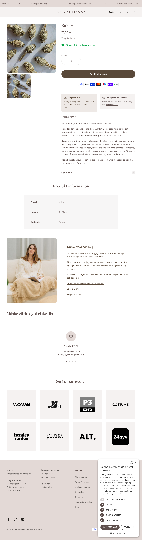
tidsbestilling (46, 487)
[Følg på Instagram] (15, 519)
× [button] (135, 462)
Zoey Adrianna (68, 38)
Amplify (39, 529)
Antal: (64, 55)
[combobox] (131, 462)
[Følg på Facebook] (8, 519)
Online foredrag (82, 482)
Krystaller (79, 497)
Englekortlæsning (83, 487)
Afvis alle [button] (129, 527)
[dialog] (118, 498)
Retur (77, 507)
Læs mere (124, 494)
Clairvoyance (81, 477)
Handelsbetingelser (83, 502)
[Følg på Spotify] (23, 519)
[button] (118, 533)
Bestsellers (79, 492)
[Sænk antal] (66, 61)
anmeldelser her (112, 104)
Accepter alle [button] (110, 527)
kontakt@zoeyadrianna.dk (19, 474)
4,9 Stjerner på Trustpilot (125, 3)
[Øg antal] (77, 61)
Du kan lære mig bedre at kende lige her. (85, 283)
